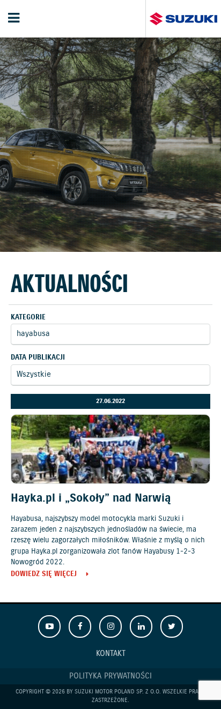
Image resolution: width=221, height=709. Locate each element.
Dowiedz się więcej (44, 574)
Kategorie (28, 317)
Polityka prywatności (110, 676)
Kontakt (111, 653)
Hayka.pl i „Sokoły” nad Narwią (91, 498)
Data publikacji (38, 357)
